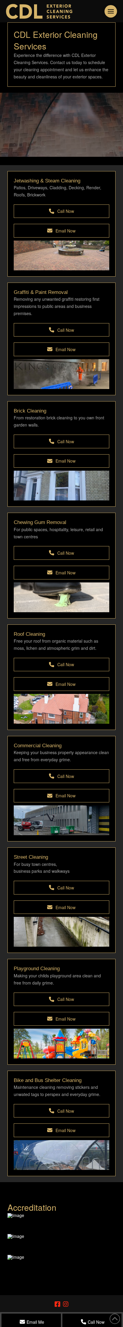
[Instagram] (65, 1304)
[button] (110, 11)
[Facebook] (57, 1304)
